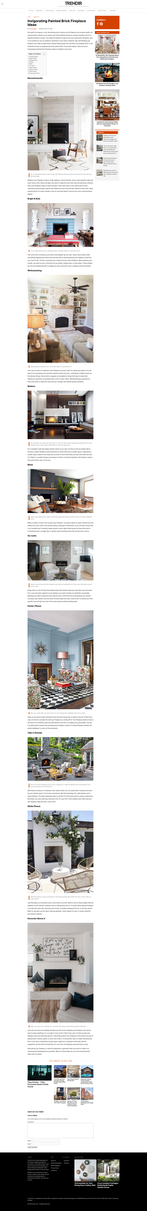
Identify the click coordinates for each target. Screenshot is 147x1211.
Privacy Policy (55, 1168)
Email (30, 1144)
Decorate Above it (35, 73)
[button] (60, 126)
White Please (33, 71)
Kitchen (31, 10)
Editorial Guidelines (56, 1163)
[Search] (2, 4)
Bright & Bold (33, 58)
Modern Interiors (62, 10)
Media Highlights (55, 1165)
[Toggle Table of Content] (43, 54)
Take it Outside (34, 69)
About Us (53, 1160)
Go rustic (32, 65)
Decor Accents (102, 10)
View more (113, 10)
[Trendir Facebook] (97, 24)
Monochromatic (33, 56)
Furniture (72, 10)
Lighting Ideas (91, 10)
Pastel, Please (33, 67)
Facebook (66, 1160)
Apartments (39, 10)
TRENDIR (73, 3)
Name (30, 1141)
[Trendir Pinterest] (101, 24)
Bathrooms (81, 10)
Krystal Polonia (33, 28)
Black (31, 63)
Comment (31, 1122)
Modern (32, 62)
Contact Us (54, 1170)
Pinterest (66, 1163)
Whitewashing (33, 60)
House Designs (49, 10)
